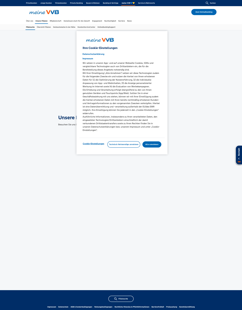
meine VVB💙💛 (128, 3)
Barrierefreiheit (158, 307)
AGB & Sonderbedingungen (81, 307)
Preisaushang (171, 307)
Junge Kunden (46, 3)
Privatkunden (31, 3)
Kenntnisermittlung (187, 307)
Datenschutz (63, 307)
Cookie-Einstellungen (93, 143)
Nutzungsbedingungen (103, 307)
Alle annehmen (151, 144)
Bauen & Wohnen (93, 3)
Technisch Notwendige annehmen (124, 144)
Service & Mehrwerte (146, 3)
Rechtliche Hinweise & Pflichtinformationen (132, 307)
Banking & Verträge (110, 3)
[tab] (29, 21)
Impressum (51, 307)
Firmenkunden (61, 3)
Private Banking (76, 3)
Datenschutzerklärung (93, 54)
